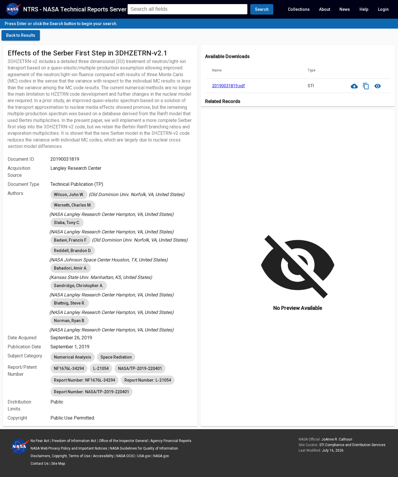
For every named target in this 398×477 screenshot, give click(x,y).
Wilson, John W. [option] (69, 194)
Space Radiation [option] (116, 357)
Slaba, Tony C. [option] (67, 222)
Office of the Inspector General (123, 441)
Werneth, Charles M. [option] (73, 205)
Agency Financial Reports (170, 441)
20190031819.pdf (228, 85)
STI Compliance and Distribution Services (352, 445)
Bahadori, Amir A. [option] (70, 268)
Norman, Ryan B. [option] (69, 320)
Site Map (58, 464)
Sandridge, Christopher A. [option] (78, 285)
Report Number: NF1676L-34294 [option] (84, 380)
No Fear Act (40, 441)
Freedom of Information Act (74, 441)
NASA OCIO (125, 456)
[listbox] (121, 194)
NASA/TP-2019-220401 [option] (140, 368)
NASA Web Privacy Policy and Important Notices (69, 448)
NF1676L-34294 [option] (69, 368)
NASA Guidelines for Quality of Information (144, 448)
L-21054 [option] (101, 368)
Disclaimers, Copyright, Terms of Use (60, 456)
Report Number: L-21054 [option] (147, 380)
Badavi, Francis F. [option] (70, 240)
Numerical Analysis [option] (72, 357)
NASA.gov (161, 456)
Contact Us (40, 464)
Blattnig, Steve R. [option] (69, 303)
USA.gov (144, 456)
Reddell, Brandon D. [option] (72, 250)
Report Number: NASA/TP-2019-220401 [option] (91, 391)
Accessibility (103, 456)
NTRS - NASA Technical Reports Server (74, 9)
